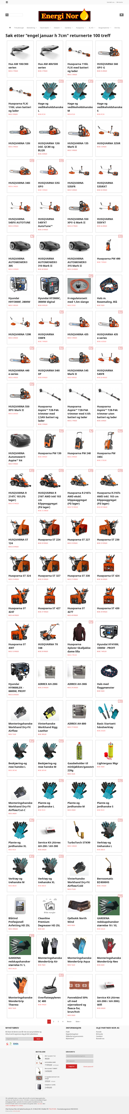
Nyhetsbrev (70, 1038)
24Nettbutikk (16, 1111)
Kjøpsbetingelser (72, 1034)
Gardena (68, 28)
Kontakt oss (100, 1038)
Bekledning (31, 28)
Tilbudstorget (19, 28)
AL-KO (91, 28)
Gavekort (99, 1036)
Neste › (69, 1021)
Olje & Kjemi (44, 28)
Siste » (78, 1021)
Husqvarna (80, 28)
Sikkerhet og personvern (74, 1036)
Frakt (68, 1032)
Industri (57, 28)
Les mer (40, 1103)
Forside (98, 1032)
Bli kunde (99, 1034)
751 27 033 (52, 1109)
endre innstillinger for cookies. (14, 1105)
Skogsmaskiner (103, 28)
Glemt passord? (88, 1066)
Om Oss (117, 28)
